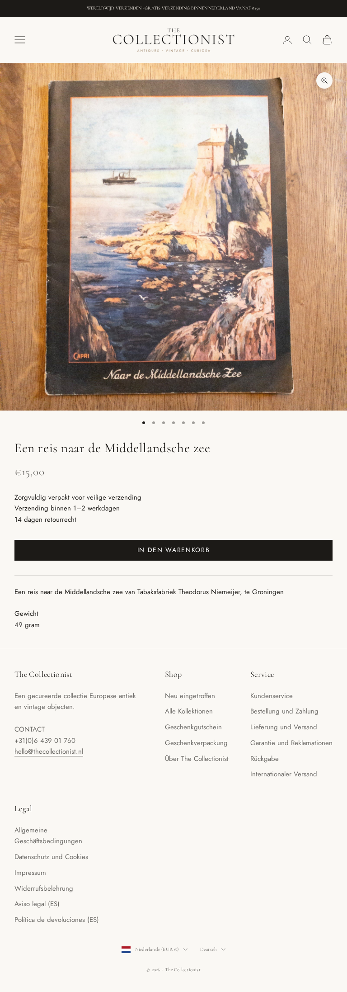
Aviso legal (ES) (37, 904)
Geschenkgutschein (193, 727)
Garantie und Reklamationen (291, 743)
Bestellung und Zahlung (284, 711)
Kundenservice (271, 696)
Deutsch (208, 949)
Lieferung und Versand (283, 727)
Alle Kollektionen (189, 711)
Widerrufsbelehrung (43, 888)
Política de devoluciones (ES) (56, 920)
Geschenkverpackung (196, 743)
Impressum (30, 873)
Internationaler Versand (283, 774)
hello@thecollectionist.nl (48, 751)
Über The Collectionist (197, 759)
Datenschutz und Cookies (51, 857)
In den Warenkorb (173, 549)
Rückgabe (264, 759)
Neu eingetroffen (190, 696)
